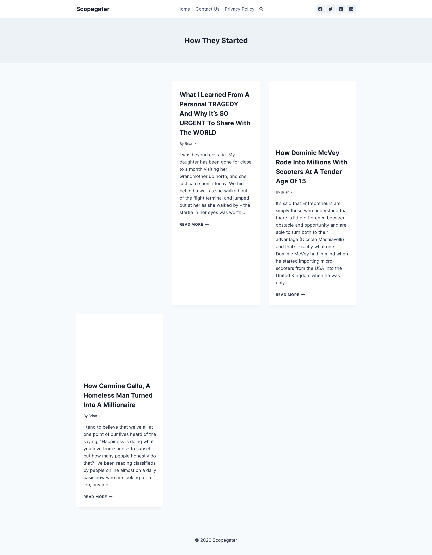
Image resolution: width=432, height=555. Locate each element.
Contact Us (207, 9)
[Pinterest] (340, 9)
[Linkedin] (351, 9)
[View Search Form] (261, 9)
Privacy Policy (239, 9)
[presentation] (312, 110)
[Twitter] (330, 9)
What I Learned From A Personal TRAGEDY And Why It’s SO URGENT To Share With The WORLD (215, 113)
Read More (194, 224)
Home (184, 9)
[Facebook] (320, 9)
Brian (189, 143)
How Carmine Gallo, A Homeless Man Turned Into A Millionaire (118, 395)
